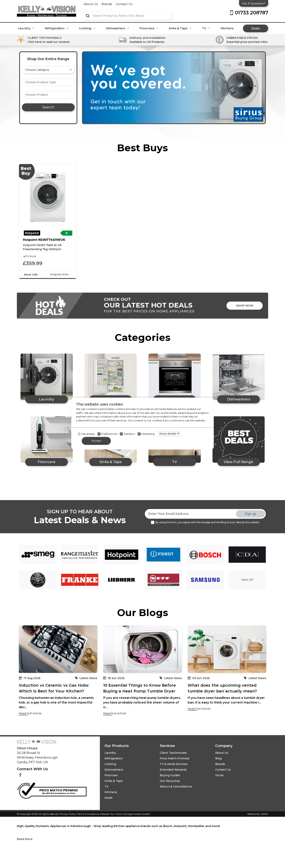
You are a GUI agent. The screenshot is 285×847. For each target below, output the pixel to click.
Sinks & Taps (178, 28)
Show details (167, 433)
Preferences (109, 434)
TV (204, 28)
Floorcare (147, 28)
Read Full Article (30, 713)
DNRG (264, 813)
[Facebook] (20, 775)
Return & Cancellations (176, 786)
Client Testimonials (173, 753)
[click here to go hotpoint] (32, 233)
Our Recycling (170, 781)
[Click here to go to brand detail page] (37, 554)
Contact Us (223, 769)
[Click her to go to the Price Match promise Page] (52, 790)
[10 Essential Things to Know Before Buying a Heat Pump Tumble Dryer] (142, 649)
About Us (221, 753)
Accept (96, 441)
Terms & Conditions (88, 813)
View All (247, 580)
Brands (220, 764)
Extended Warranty (173, 769)
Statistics (129, 434)
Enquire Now (59, 274)
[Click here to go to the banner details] (174, 87)
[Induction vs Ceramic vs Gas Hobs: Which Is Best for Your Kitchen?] (58, 649)
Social (219, 775)
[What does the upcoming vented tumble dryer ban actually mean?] (227, 649)
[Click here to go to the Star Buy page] (238, 439)
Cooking (85, 28)
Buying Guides (170, 775)
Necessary (88, 434)
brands (107, 4)
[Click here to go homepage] (46, 8)
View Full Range (238, 462)
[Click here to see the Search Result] (88, 16)
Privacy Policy (68, 813)
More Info (31, 274)
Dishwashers (116, 28)
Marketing (148, 434)
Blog (218, 758)
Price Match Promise (174, 758)
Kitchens (227, 28)
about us (91, 4)
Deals (255, 28)
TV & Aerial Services (174, 764)
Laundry (24, 28)
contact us (124, 4)
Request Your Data (111, 813)
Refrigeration (55, 28)
